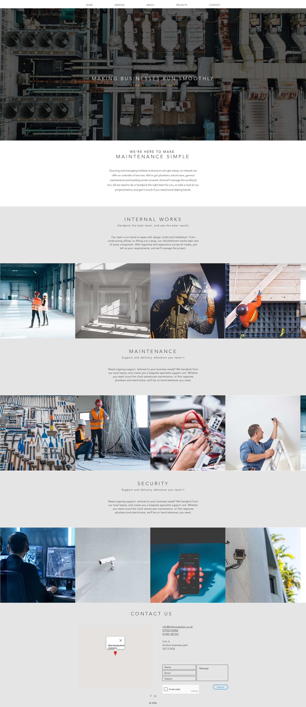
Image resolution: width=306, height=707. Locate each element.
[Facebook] (150, 695)
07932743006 (170, 630)
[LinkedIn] (155, 695)
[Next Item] (300, 301)
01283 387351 (170, 634)
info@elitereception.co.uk (177, 627)
